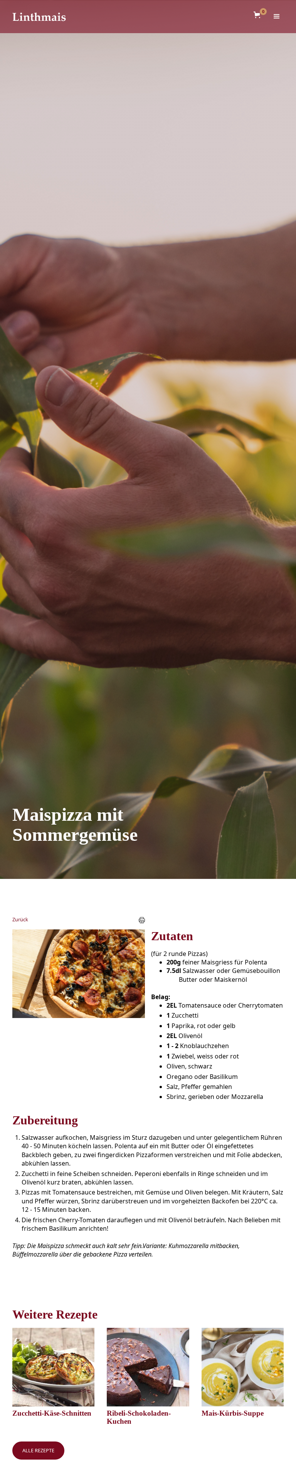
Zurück (20, 919)
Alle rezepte (38, 1450)
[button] (258, 15)
